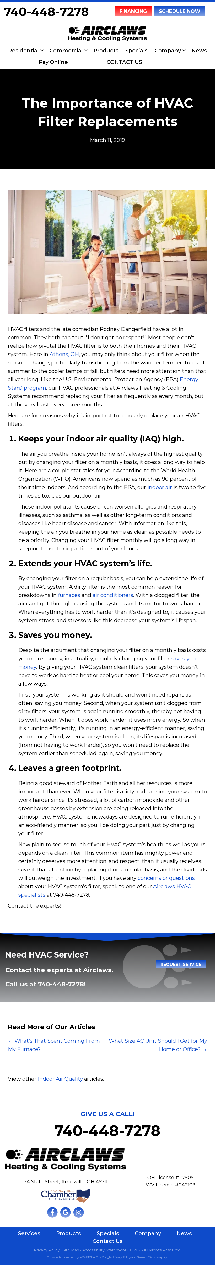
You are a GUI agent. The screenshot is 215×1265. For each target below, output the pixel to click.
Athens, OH (64, 354)
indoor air (159, 487)
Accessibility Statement (104, 1250)
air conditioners (113, 595)
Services (29, 1233)
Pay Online (53, 62)
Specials (136, 50)
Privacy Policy (47, 1250)
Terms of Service (148, 1257)
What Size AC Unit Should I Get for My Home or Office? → (158, 1045)
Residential (23, 50)
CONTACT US (124, 62)
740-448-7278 (46, 11)
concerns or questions (166, 878)
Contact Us (108, 1241)
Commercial (66, 50)
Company (168, 50)
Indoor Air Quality (60, 1079)
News (199, 50)
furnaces (69, 595)
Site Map (71, 1250)
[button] (42, 50)
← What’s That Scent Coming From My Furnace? (54, 1045)
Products (106, 50)
